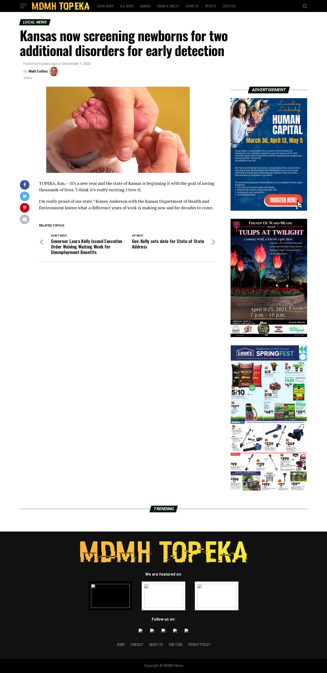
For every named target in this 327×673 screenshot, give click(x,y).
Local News (105, 5)
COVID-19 (192, 5)
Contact (136, 644)
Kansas (145, 5)
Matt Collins (38, 71)
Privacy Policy (199, 644)
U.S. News (126, 5)
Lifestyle (229, 5)
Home (121, 644)
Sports (210, 5)
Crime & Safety (168, 5)
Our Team (175, 644)
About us (156, 644)
